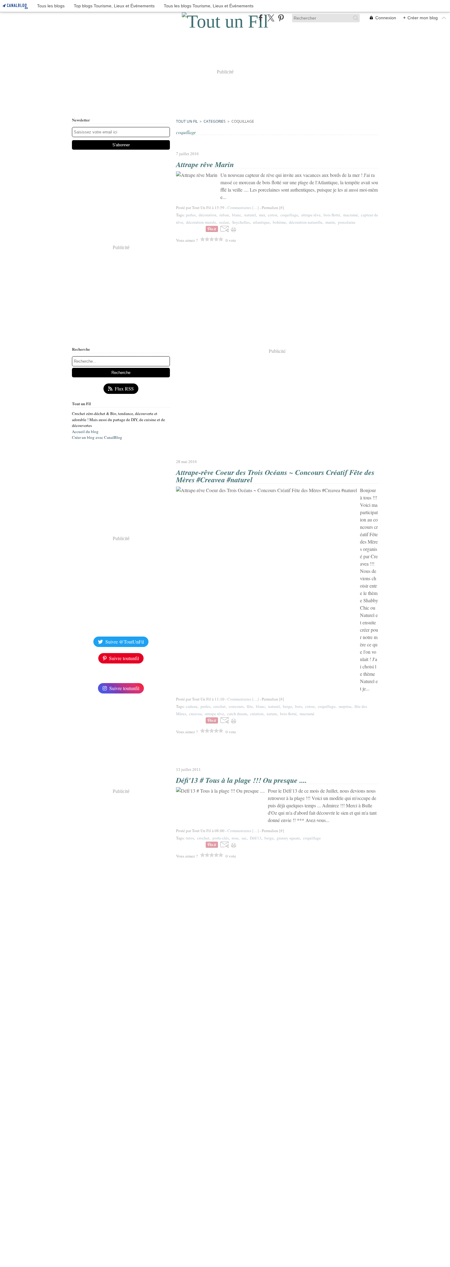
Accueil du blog (85, 431)
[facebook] (260, 17)
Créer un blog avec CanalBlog (97, 437)
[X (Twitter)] (271, 17)
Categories (215, 121)
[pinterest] (281, 17)
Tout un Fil (187, 121)
